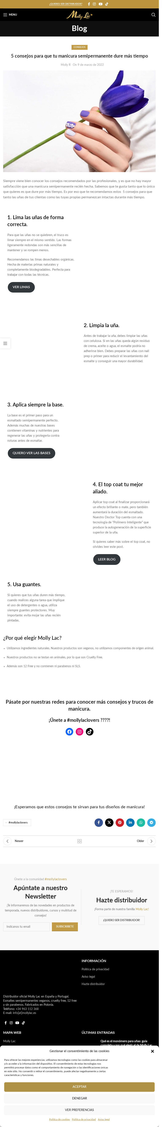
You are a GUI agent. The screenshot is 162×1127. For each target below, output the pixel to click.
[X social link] (109, 822)
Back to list (80, 841)
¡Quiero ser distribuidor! (121, 920)
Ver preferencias (79, 1110)
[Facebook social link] (89, 4)
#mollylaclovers (18, 822)
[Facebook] (69, 732)
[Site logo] (79, 14)
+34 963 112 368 (27, 1009)
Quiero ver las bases (31, 453)
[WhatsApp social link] (141, 822)
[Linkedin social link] (130, 822)
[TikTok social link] (106, 4)
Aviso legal (104, 1119)
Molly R (66, 64)
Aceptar (79, 1086)
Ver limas (21, 287)
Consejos (79, 47)
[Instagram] (79, 732)
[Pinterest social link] (120, 822)
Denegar (79, 1098)
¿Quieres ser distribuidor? (65, 4)
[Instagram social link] (94, 4)
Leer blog (107, 559)
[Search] (153, 15)
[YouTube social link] (100, 4)
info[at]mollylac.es (24, 1013)
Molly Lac (9, 1041)
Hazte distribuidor (93, 984)
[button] (152, 1051)
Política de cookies (59, 1119)
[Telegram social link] (151, 822)
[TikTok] (89, 732)
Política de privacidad (84, 1119)
